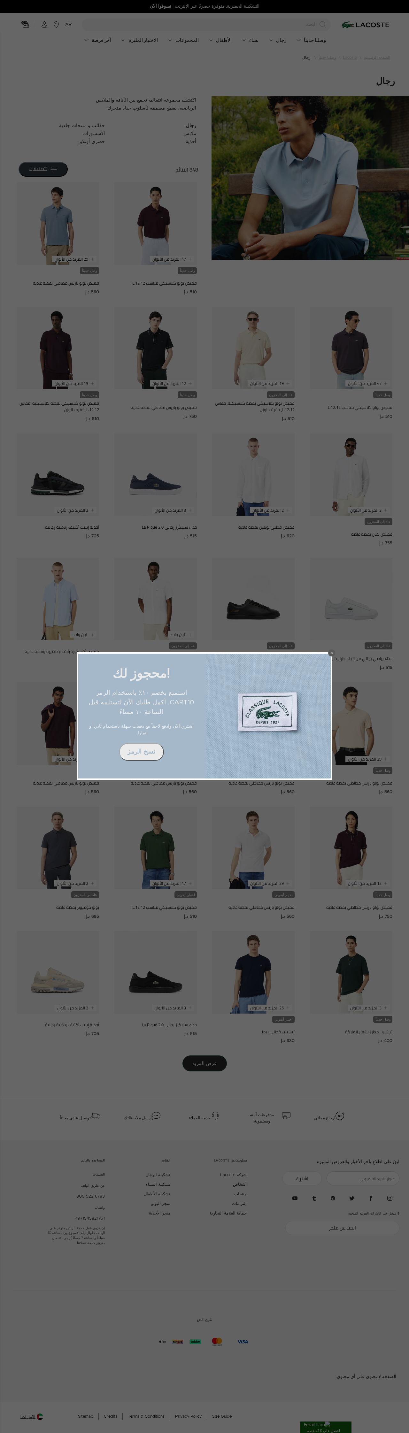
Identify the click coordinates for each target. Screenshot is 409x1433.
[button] (331, 652)
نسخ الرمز (141, 751)
